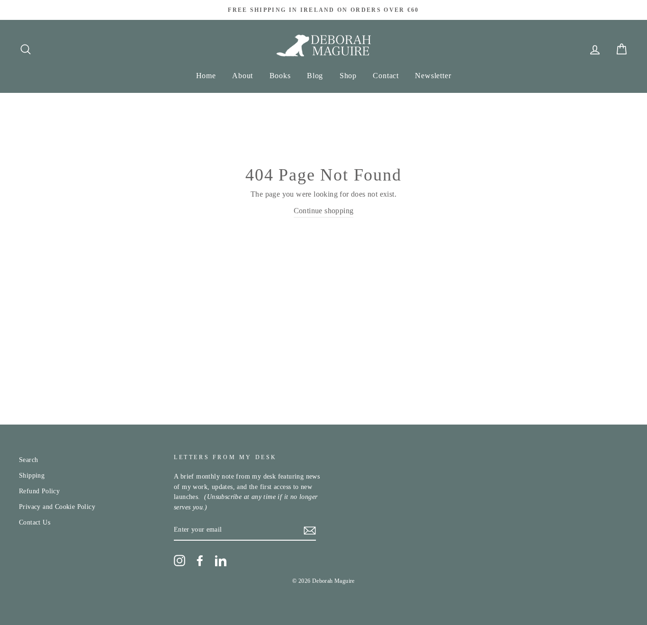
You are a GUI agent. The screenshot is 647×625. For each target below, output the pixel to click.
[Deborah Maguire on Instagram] (179, 560)
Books (280, 76)
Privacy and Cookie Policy (57, 506)
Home (206, 76)
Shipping (32, 475)
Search (28, 459)
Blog (315, 76)
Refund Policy (39, 491)
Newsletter (433, 76)
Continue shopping (324, 211)
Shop (348, 76)
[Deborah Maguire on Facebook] (200, 560)
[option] (323, 10)
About (242, 76)
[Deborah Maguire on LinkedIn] (220, 560)
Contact (386, 76)
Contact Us (34, 522)
